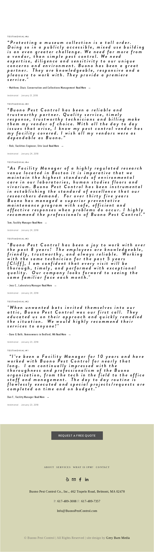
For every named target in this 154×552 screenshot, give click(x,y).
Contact (103, 467)
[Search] (40, 12)
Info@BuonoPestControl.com (77, 511)
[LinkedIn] (87, 479)
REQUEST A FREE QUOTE (77, 436)
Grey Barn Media (118, 538)
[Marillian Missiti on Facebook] (80, 479)
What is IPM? (83, 467)
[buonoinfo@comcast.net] (74, 479)
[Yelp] (67, 479)
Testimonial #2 (18, 301)
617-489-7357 (90, 501)
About (49, 467)
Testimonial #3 (18, 238)
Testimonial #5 (18, 104)
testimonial (12, 95)
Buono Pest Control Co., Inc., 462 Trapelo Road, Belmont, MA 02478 (77, 491)
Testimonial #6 (18, 36)
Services (63, 467)
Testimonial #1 (18, 350)
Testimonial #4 (18, 162)
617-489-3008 (67, 501)
